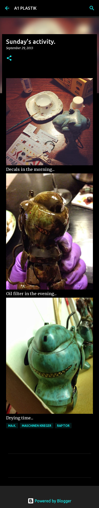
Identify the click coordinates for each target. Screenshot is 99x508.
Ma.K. (12, 425)
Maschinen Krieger (36, 425)
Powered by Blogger (52, 501)
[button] (9, 58)
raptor (63, 425)
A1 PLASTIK (25, 8)
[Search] (92, 8)
